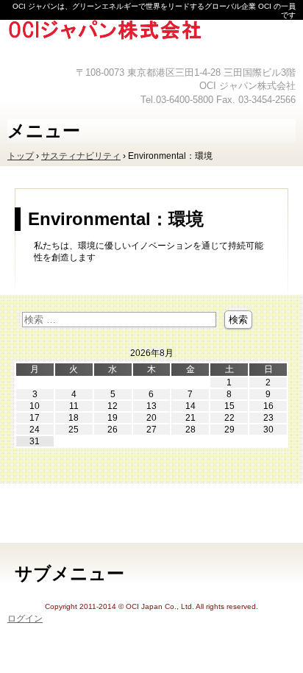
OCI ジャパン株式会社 (151, 40)
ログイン (25, 618)
